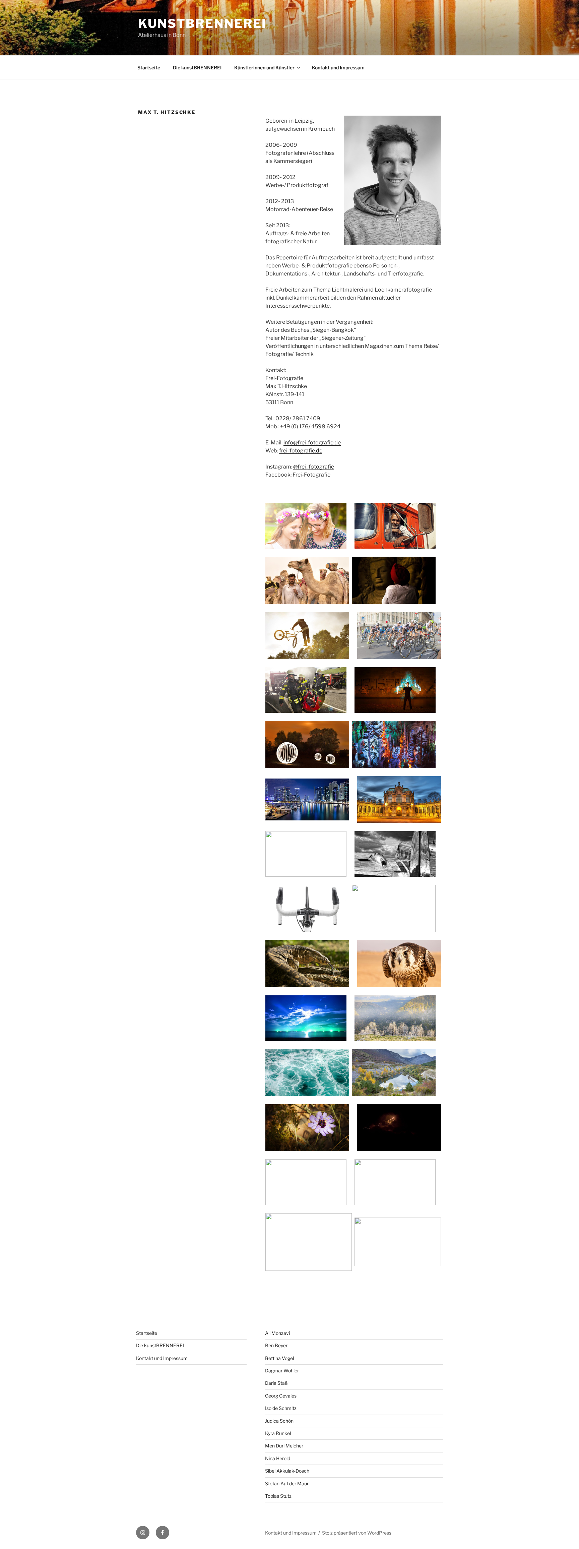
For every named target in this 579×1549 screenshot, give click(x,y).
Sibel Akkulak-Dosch (287, 1471)
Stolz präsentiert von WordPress (356, 1533)
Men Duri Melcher (284, 1445)
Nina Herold (277, 1458)
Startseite (148, 67)
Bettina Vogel (279, 1358)
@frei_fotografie (313, 466)
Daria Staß (276, 1383)
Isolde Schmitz (281, 1408)
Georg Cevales (281, 1396)
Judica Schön (279, 1421)
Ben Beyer (276, 1345)
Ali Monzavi (277, 1333)
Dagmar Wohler (282, 1370)
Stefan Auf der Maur (287, 1483)
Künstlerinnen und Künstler (264, 67)
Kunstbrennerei (202, 23)
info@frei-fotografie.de (312, 442)
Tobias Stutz (278, 1496)
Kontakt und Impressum (338, 67)
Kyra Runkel (278, 1433)
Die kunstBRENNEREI (197, 67)
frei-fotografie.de (300, 450)
